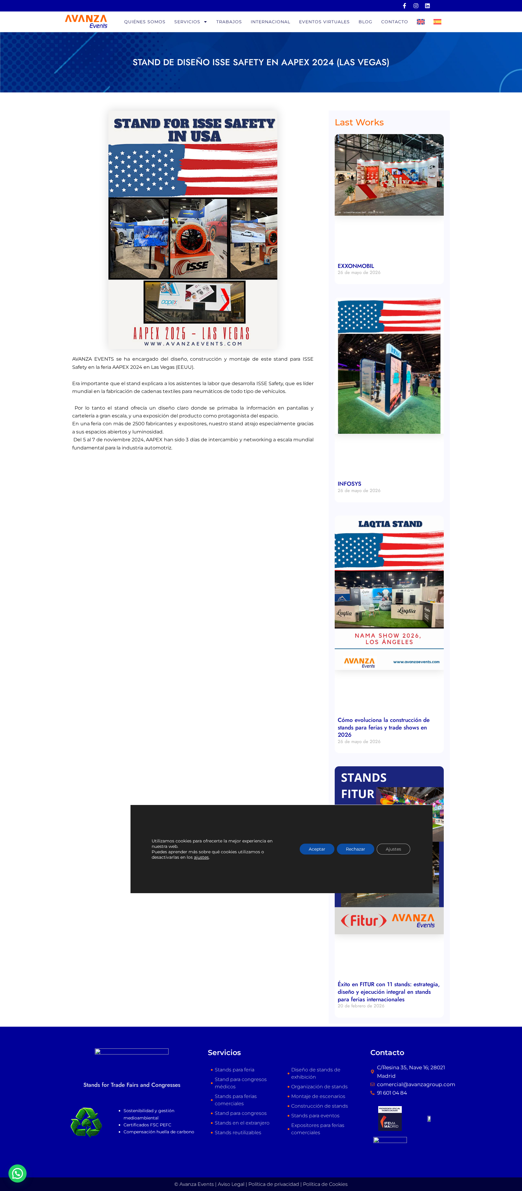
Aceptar (317, 849)
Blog (365, 21)
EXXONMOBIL (356, 266)
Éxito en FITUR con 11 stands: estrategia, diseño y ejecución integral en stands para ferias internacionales (389, 991)
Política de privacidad (273, 1184)
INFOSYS (349, 484)
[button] (17, 1173)
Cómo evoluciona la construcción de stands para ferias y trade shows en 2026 (384, 727)
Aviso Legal (231, 1184)
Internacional (270, 21)
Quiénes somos (145, 21)
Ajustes (393, 849)
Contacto (394, 21)
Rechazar (355, 849)
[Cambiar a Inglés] (421, 22)
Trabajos (229, 21)
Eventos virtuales (324, 21)
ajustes (201, 857)
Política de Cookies (325, 1184)
